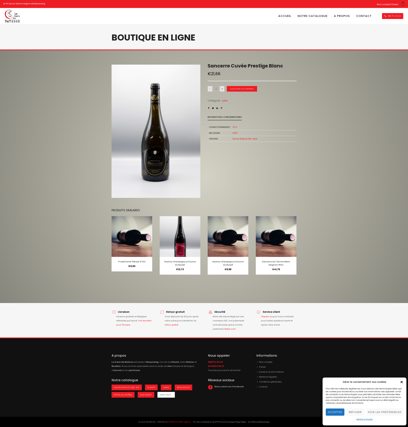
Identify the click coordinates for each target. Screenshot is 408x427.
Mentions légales (364, 419)
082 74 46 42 (394, 16)
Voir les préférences (384, 412)
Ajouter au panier (242, 89)
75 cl (234, 127)
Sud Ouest (146, 395)
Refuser (355, 412)
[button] (401, 382)
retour (168, 324)
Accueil (284, 16)
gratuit (174, 324)
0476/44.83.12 (216, 366)
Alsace (151, 387)
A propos (342, 16)
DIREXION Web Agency (179, 422)
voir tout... (166, 395)
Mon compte (383, 4)
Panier (395, 4)
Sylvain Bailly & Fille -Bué (244, 138)
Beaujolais (183, 387)
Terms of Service (258, 422)
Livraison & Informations (271, 371)
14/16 (234, 133)
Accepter (335, 412)
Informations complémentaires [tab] (225, 117)
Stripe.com (230, 328)
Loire (225, 100)
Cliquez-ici (266, 316)
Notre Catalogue (313, 16)
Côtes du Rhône (123, 395)
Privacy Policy (240, 422)
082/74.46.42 (215, 361)
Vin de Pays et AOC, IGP (126, 387)
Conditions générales (270, 381)
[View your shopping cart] (403, 4)
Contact (364, 16)
